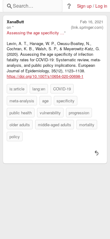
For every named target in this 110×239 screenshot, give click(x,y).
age (45, 101)
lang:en (38, 89)
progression (79, 113)
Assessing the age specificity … (35, 33)
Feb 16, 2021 (91, 22)
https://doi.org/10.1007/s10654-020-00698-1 (45, 76)
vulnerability (50, 113)
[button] (69, 6)
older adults (19, 125)
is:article (16, 89)
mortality (86, 125)
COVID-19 (62, 89)
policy (14, 136)
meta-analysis (21, 101)
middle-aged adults (54, 125)
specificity (66, 101)
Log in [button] (101, 6)
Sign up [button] (84, 6)
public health (20, 113)
